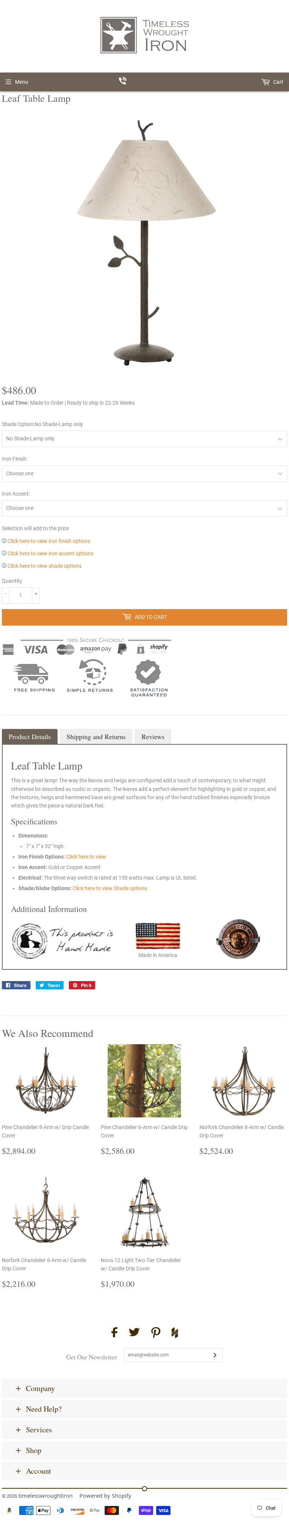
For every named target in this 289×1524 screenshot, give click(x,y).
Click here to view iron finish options (48, 541)
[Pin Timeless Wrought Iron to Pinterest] (156, 1334)
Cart (277, 82)
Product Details (30, 736)
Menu (21, 82)
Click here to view (86, 857)
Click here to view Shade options (110, 888)
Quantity (12, 581)
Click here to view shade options (44, 566)
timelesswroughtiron (45, 1495)
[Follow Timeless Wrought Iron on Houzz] (175, 1334)
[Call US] (144, 82)
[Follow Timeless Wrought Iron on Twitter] (134, 1333)
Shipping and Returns (96, 736)
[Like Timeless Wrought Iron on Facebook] (114, 1333)
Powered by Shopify (105, 1495)
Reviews (152, 736)
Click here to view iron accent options (49, 553)
